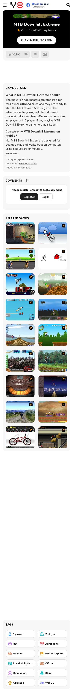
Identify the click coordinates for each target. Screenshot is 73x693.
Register (29, 196)
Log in (46, 196)
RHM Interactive (28, 163)
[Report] (35, 54)
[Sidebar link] (5, 5)
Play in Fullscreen (36, 40)
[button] (12, 153)
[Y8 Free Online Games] (16, 5)
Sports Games (26, 159)
